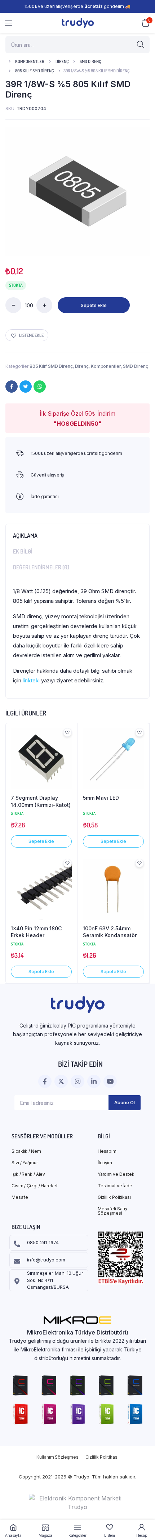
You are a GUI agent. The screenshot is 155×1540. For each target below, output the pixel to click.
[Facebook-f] (45, 1081)
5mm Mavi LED (101, 798)
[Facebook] (11, 386)
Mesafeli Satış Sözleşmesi (112, 1211)
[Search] (141, 44)
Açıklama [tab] (25, 535)
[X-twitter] (61, 1081)
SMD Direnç (90, 61)
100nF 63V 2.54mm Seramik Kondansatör (110, 932)
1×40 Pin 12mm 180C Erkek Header (36, 932)
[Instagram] (77, 1081)
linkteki (31, 680)
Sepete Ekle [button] (41, 841)
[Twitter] (25, 386)
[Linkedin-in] (94, 1081)
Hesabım (107, 1151)
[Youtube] (110, 1081)
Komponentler (29, 61)
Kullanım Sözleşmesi (57, 1457)
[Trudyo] (77, 22)
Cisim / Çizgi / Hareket (35, 1185)
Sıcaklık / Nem (26, 1151)
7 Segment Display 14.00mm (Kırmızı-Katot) (41, 801)
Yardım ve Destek (116, 1174)
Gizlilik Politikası (114, 1197)
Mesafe (20, 1197)
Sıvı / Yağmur (25, 1162)
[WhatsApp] (40, 386)
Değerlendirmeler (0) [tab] (41, 567)
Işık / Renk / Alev (28, 1174)
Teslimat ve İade (115, 1185)
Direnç (62, 61)
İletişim (105, 1162)
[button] (26, 335)
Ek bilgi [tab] (22, 551)
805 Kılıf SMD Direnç (34, 70)
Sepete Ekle (94, 305)
